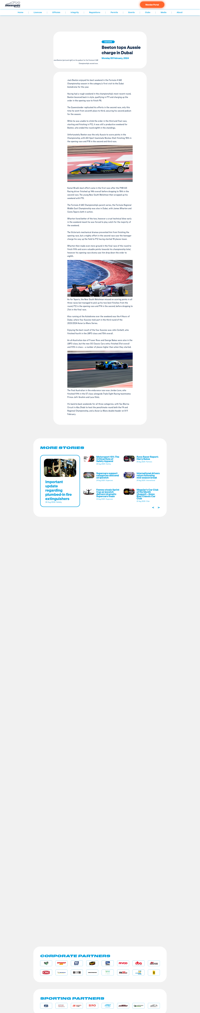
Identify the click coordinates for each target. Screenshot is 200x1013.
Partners (149, 462)
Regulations (94, 12)
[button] (108, 41)
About (179, 12)
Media (163, 12)
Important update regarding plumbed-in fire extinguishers (58, 490)
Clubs (147, 12)
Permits (114, 12)
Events (131, 12)
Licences (38, 12)
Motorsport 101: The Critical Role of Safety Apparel (107, 458)
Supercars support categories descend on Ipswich (107, 475)
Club (147, 501)
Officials (56, 12)
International (150, 480)
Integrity (75, 12)
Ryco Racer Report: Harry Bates (148, 457)
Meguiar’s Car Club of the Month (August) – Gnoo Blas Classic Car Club (147, 494)
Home (20, 12)
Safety (59, 502)
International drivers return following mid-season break (148, 475)
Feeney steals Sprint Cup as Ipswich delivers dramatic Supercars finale (107, 493)
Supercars (109, 480)
